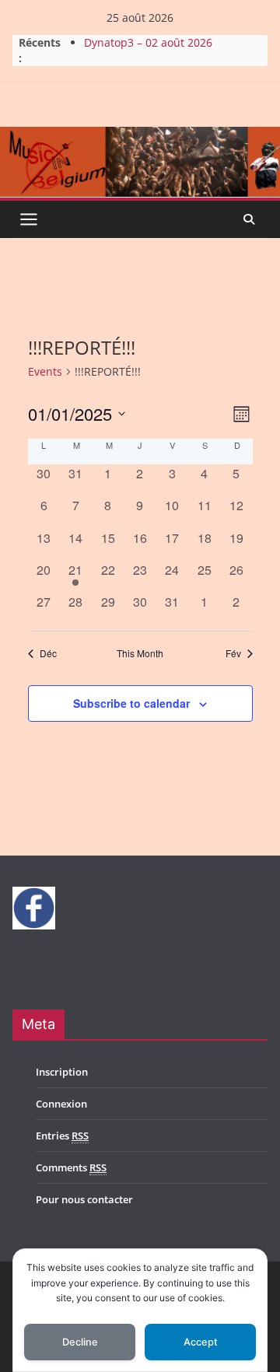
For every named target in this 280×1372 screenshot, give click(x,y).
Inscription (62, 1072)
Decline (80, 1342)
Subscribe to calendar (131, 703)
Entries (62, 1136)
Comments (71, 1167)
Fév (233, 653)
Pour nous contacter (84, 1199)
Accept (201, 1342)
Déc (48, 653)
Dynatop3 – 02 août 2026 (148, 44)
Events (45, 371)
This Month (140, 653)
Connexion (61, 1104)
